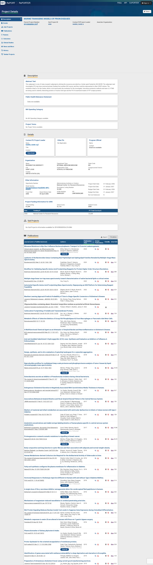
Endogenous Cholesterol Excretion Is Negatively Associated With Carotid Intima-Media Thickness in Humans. (64, 388)
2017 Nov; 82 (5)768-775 (38, 414)
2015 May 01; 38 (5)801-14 (34, 556)
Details (5, 23)
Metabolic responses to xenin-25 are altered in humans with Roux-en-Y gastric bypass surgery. (58, 519)
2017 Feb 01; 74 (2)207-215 (38, 401)
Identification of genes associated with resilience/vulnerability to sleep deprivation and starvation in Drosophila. (65, 553)
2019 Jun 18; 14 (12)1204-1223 (39, 344)
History (5, 50)
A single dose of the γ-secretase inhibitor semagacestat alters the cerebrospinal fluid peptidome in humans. (63, 489)
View (64, 254)
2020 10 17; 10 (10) (34, 321)
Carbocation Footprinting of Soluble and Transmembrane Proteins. (48, 311)
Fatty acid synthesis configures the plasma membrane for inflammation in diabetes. (54, 467)
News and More (9, 46)
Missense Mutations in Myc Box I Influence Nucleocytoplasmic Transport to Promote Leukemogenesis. (61, 246)
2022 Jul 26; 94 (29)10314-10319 (41, 290)
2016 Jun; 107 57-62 (37, 503)
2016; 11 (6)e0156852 (34, 480)
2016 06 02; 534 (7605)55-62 (35, 439)
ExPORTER (134, 2)
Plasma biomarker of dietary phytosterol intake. (41, 531)
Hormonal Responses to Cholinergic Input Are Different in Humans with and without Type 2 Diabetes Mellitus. (64, 478)
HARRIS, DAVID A (31, 145)
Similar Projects (9, 54)
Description (7, 19)
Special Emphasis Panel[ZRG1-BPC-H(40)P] (37, 188)
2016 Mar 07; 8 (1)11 (40, 492)
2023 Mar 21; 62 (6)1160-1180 (38, 262)
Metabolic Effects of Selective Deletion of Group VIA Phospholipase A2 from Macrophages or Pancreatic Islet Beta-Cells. (68, 318)
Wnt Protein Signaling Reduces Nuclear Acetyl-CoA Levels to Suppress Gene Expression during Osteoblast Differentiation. (69, 510)
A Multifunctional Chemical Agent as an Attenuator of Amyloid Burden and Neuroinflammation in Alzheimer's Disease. (67, 330)
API (125, 2)
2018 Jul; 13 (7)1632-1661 (38, 368)
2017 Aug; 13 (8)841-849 (41, 428)
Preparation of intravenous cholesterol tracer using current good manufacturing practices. (57, 561)
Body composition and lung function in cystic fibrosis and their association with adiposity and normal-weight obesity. (67, 448)
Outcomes (6, 39)
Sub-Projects (8, 27)
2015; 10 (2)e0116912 (34, 533)
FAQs (119, 2)
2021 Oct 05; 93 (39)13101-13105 (41, 313)
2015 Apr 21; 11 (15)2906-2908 (37, 544)
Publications (8, 31)
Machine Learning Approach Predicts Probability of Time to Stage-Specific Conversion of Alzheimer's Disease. (64, 296)
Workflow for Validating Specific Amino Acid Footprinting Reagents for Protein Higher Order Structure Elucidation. (66, 269)
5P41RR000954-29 (30, 24)
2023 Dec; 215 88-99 (33, 281)
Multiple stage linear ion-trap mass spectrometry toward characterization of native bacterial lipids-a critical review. (66, 278)
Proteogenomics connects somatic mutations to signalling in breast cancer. (52, 436)
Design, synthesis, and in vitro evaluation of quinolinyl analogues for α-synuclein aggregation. (58, 352)
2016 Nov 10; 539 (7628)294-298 (36, 469)
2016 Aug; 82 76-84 (33, 522)
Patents (5, 35)
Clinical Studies (8, 42)
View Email (30, 153)
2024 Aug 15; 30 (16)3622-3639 (41, 250)
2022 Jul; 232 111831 (41, 307)
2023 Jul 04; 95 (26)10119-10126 (41, 272)
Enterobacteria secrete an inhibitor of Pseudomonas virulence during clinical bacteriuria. (56, 377)
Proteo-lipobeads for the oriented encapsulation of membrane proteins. (50, 542)
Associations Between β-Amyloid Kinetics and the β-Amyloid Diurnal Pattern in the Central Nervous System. (63, 399)
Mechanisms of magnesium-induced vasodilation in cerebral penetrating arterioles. (55, 501)
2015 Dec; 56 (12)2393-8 (39, 563)
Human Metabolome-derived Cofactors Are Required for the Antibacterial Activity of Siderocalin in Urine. (63, 455)
